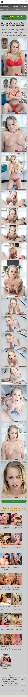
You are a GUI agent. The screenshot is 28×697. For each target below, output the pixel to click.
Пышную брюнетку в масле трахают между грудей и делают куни (5, 568)
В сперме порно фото (16, 16)
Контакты (12, 675)
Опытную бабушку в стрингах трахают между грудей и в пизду (5, 608)
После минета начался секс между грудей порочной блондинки (5, 629)
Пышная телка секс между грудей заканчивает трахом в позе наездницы (5, 588)
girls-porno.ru (23, 683)
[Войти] (6, 2)
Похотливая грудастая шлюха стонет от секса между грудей (17, 608)
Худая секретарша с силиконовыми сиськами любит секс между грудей (16, 568)
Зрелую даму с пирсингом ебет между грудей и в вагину (17, 548)
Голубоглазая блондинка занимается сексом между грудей (5, 528)
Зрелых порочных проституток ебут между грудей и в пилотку (6, 649)
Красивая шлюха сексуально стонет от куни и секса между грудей (17, 588)
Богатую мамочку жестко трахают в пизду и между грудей (17, 528)
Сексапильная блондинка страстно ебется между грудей (16, 649)
